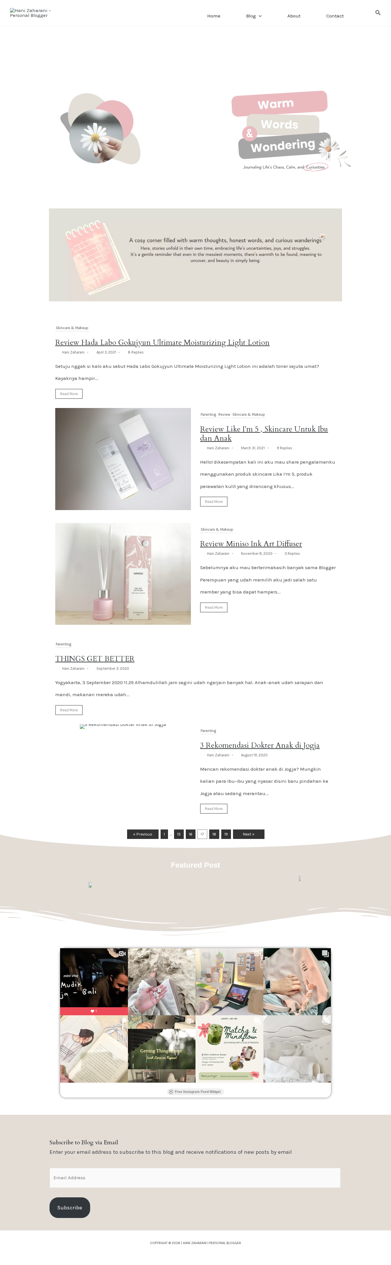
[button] (259, 15)
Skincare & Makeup (72, 328)
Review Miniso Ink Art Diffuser (251, 544)
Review (224, 414)
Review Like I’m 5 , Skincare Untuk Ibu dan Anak (264, 433)
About (294, 16)
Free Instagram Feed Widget (198, 1092)
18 (214, 834)
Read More (69, 394)
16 (190, 834)
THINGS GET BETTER (95, 659)
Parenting (208, 414)
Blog (251, 16)
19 (226, 834)
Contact (335, 16)
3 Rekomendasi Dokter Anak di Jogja (260, 745)
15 (179, 834)
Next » (248, 834)
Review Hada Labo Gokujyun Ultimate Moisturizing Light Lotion (162, 342)
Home (213, 16)
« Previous (142, 834)
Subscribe (69, 1208)
